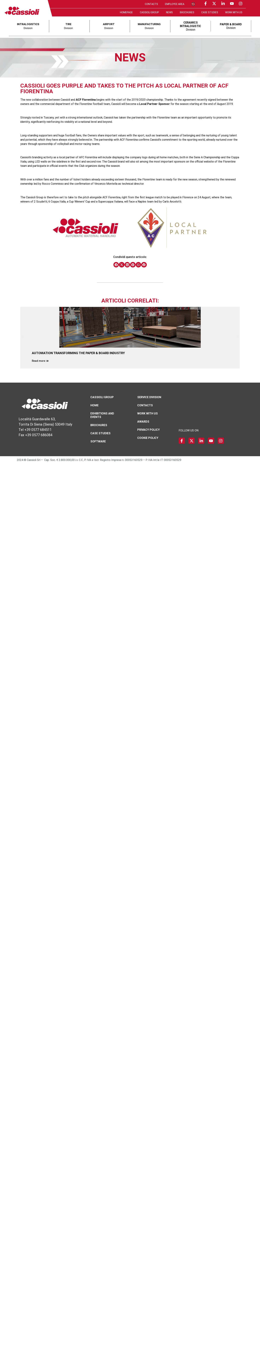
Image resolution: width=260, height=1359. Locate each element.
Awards (143, 421)
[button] (116, 265)
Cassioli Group (149, 12)
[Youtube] (231, 3)
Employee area (174, 4)
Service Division (149, 397)
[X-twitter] (214, 3)
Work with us (233, 12)
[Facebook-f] (205, 3)
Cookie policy (147, 438)
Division (190, 26)
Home (94, 405)
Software (98, 441)
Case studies (209, 12)
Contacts (151, 4)
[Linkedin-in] (223, 3)
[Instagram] (240, 3)
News (169, 12)
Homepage (126, 12)
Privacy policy (148, 429)
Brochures (187, 12)
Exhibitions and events (102, 415)
